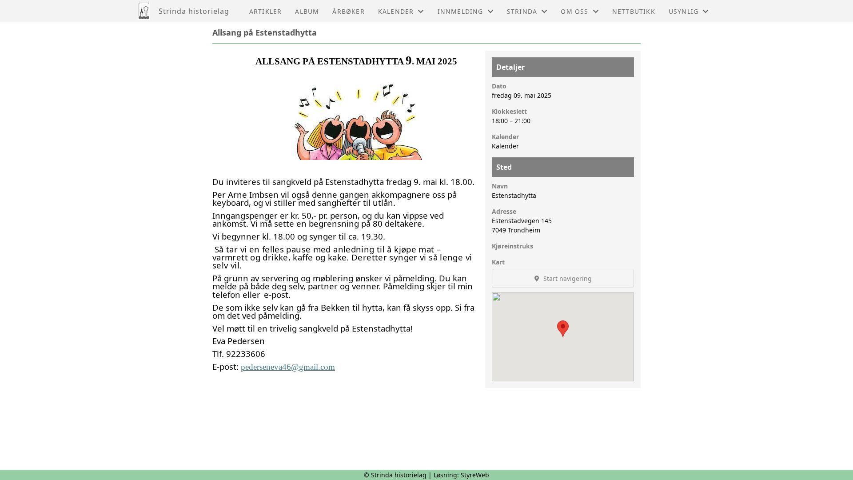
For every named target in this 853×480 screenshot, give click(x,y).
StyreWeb (475, 475)
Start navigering (567, 278)
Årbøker (348, 11)
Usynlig (683, 11)
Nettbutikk (633, 11)
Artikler (265, 11)
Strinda (522, 11)
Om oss (574, 11)
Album (307, 11)
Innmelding (460, 11)
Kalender (396, 11)
